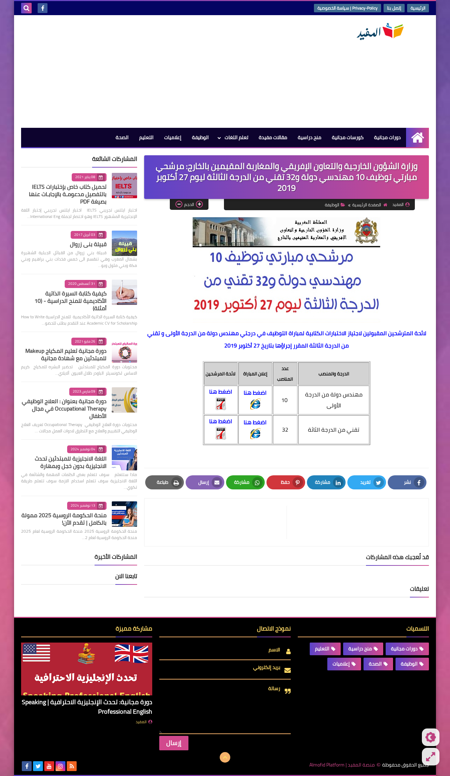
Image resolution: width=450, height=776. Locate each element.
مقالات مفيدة (273, 137)
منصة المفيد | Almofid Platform (342, 765)
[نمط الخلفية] (430, 756)
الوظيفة (200, 137)
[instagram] (60, 766)
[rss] (72, 766)
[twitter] (38, 766)
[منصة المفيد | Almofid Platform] (378, 31)
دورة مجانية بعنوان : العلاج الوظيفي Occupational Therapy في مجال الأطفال (64, 408)
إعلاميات (172, 137)
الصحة (122, 137)
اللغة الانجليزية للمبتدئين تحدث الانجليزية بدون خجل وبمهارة (71, 462)
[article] (219, 522)
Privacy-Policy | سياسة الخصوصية (347, 8)
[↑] (225, 757)
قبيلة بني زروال (88, 244)
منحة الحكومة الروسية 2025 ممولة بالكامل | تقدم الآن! (64, 519)
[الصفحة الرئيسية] (417, 137)
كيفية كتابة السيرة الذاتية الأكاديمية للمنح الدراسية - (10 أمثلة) (70, 300)
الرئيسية (418, 8)
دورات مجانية (387, 137)
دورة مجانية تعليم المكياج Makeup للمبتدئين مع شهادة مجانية (66, 354)
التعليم (146, 137)
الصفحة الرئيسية (366, 204)
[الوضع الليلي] (430, 737)
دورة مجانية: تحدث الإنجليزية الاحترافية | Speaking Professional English (87, 706)
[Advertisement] (149, 71)
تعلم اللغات (236, 137)
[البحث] (26, 8)
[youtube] (49, 766)
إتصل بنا (394, 8)
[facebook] (42, 8)
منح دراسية (309, 137)
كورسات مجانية (348, 137)
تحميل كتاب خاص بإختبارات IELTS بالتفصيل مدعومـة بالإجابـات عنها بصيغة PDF (68, 194)
